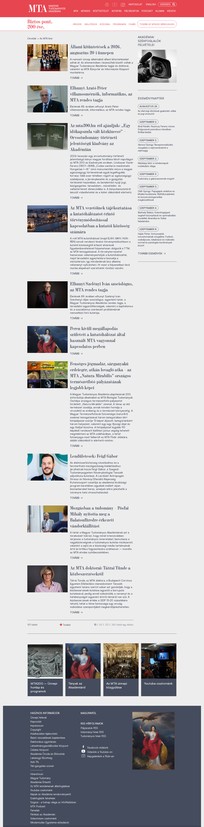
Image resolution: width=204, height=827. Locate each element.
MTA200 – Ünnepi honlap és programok (44, 687)
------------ (36, 770)
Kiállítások (91, 24)
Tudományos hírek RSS (93, 736)
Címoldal (31, 38)
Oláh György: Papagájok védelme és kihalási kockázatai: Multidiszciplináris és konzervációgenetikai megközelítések (156, 195)
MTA (75, 11)
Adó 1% (34, 761)
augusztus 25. (148, 106)
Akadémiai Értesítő (40, 782)
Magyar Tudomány (40, 778)
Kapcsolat (135, 4)
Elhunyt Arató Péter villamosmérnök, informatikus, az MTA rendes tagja (101, 93)
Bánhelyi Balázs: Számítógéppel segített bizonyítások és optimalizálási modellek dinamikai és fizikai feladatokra (157, 217)
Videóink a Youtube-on (99, 751)
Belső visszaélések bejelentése (47, 737)
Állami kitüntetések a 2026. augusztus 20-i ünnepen (95, 49)
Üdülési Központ (39, 749)
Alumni (159, 11)
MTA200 (85, 11)
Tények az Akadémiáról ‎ (76, 685)
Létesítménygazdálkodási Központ (49, 745)
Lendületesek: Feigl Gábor (94, 455)
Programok (119, 24)
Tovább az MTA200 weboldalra (157, 24)
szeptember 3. (148, 174)
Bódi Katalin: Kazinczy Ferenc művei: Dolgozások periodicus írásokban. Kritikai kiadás (156, 129)
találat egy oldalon (122, 624)
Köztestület (101, 11)
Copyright (35, 729)
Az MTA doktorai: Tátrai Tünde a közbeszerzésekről (100, 570)
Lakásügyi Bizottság (41, 757)
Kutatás (117, 11)
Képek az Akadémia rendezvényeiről (50, 794)
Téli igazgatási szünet (42, 766)
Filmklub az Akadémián (42, 814)
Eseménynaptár (151, 98)
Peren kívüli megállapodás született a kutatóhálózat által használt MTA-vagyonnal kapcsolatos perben (97, 337)
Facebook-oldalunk (97, 747)
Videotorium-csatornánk (43, 818)
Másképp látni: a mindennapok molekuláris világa (153, 165)
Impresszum (36, 725)
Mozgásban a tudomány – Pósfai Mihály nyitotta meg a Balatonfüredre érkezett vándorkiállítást (99, 516)
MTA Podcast (37, 806)
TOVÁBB (75, 77)
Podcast (147, 11)
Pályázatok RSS (89, 728)
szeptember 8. (148, 229)
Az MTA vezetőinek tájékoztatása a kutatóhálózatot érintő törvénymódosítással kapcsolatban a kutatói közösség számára (101, 219)
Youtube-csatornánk (41, 790)
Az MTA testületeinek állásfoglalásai (50, 786)
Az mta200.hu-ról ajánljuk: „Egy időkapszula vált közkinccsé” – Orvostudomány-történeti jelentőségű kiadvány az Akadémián (100, 137)
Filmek (132, 24)
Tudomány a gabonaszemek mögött (156, 178)
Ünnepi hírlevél (38, 717)
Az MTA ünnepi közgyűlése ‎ (116, 685)
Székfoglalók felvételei (42, 798)
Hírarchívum (36, 774)
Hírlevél (77, 24)
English (151, 4)
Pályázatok (131, 11)
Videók (171, 11)
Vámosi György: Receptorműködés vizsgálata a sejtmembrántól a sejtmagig (155, 147)
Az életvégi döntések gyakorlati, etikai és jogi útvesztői (157, 112)
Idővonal (105, 24)
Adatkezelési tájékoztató (43, 733)
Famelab (35, 810)
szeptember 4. (148, 208)
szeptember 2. (148, 121)
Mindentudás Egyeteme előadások (49, 822)
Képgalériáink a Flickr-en (100, 756)
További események (150, 253)
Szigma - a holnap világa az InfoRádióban (53, 802)
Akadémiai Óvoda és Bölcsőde (47, 753)
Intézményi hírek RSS (92, 732)
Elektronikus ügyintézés (43, 741)
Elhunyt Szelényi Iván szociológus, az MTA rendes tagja (101, 286)
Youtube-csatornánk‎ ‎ (158, 683)
